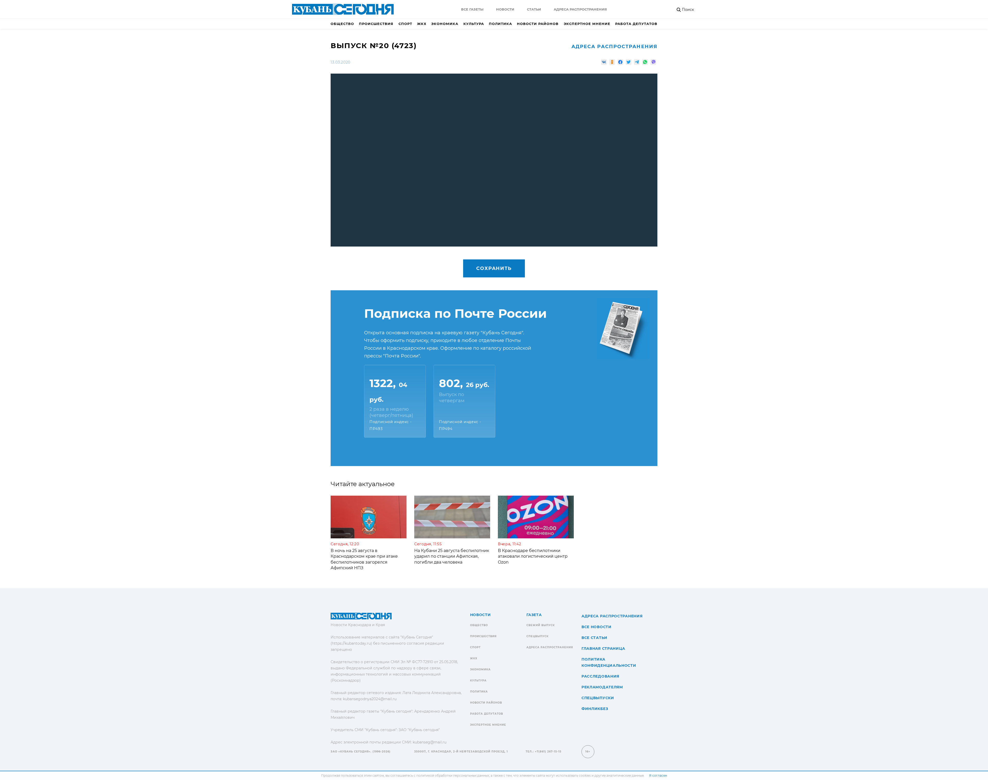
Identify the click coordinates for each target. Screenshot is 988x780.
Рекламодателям (602, 687)
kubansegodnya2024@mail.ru (369, 699)
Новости (505, 9)
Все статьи (594, 637)
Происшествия (376, 24)
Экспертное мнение (587, 24)
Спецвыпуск (537, 636)
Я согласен (658, 775)
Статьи (534, 9)
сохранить (493, 268)
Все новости (596, 627)
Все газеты (472, 9)
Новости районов (538, 24)
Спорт (405, 24)
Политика (500, 24)
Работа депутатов (636, 24)
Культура (473, 24)
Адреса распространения (580, 9)
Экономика (444, 24)
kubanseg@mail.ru (429, 742)
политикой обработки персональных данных (452, 775)
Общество (342, 24)
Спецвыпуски (597, 698)
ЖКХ (421, 24)
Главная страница (603, 648)
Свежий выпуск (540, 625)
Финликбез (594, 708)
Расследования (600, 676)
